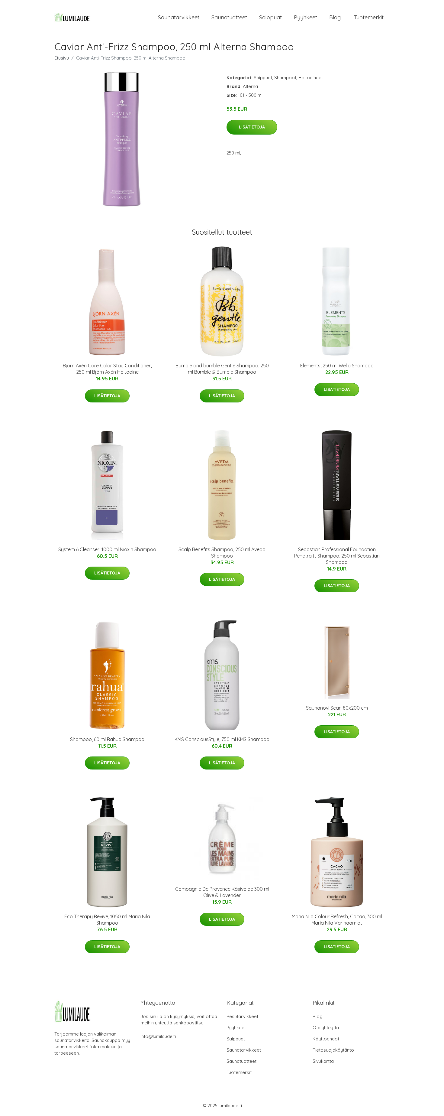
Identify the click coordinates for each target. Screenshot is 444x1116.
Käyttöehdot (326, 1039)
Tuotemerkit (369, 17)
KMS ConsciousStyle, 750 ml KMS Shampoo (222, 739)
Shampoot (285, 77)
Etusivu (61, 58)
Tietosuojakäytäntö (333, 1050)
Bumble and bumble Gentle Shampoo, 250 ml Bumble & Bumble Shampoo (222, 369)
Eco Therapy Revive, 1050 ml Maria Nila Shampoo (107, 919)
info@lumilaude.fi (158, 1036)
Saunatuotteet (229, 17)
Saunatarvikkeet (178, 17)
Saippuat (270, 17)
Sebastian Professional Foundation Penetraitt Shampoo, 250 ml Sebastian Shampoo (337, 555)
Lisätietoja (252, 127)
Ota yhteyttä (326, 1027)
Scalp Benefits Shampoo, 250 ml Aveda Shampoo (222, 552)
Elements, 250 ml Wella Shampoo (337, 366)
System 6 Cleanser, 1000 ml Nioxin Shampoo (107, 549)
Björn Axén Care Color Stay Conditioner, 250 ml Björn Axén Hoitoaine (107, 369)
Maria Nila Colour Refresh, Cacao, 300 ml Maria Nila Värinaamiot (337, 919)
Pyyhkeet (305, 17)
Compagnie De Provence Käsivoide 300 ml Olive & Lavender (222, 892)
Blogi (335, 17)
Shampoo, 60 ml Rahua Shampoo (107, 739)
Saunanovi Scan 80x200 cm (337, 708)
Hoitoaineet (310, 77)
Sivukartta (323, 1061)
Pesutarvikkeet (242, 1016)
